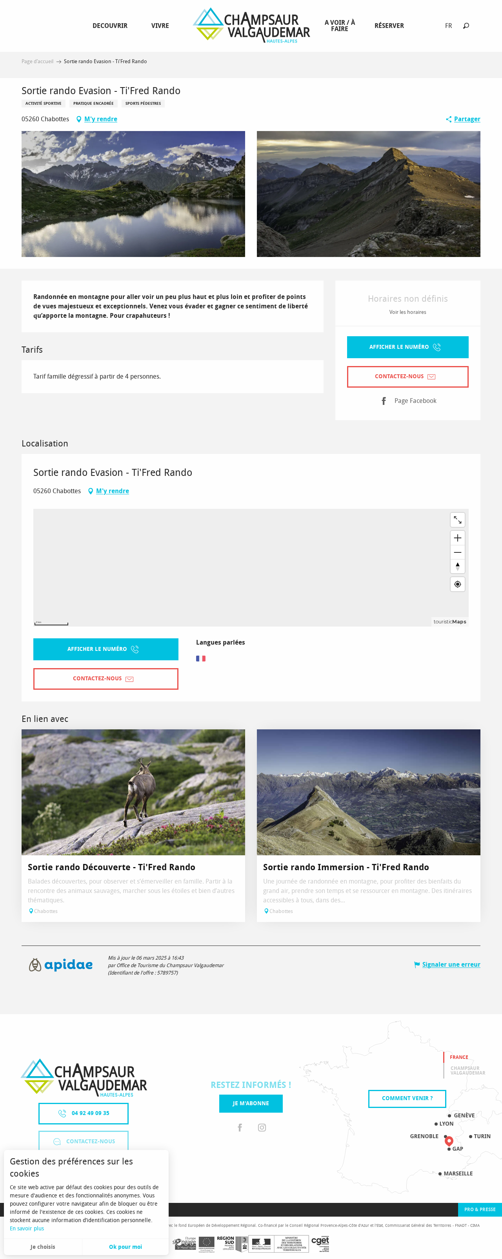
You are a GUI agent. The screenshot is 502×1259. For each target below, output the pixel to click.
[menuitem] (111, 25)
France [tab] (459, 1057)
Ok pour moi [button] (125, 1247)
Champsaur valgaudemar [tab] (468, 1071)
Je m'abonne (251, 1103)
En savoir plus (27, 1228)
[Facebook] (240, 1128)
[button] (466, 26)
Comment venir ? (407, 1098)
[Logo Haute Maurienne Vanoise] (83, 1078)
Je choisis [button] (43, 1247)
